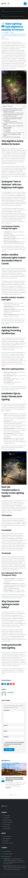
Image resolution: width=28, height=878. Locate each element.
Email (14, 684)
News (12, 32)
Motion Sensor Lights (17, 34)
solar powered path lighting (15, 352)
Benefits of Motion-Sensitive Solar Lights (14, 117)
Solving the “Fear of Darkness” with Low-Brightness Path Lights (12, 111)
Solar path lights (6, 826)
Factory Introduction (7, 836)
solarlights (6, 32)
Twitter (5, 684)
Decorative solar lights (7, 822)
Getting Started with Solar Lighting (11, 137)
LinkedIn (8, 684)
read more (8, 787)
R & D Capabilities (6, 838)
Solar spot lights (6, 818)
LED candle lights (6, 828)
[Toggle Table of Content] (23, 107)
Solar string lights (6, 824)
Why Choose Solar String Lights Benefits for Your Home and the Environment (14, 779)
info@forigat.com (7, 856)
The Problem (8, 128)
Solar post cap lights (7, 820)
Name (6, 725)
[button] (8, 795)
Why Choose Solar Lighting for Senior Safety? (12, 135)
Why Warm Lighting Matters (11, 121)
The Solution (8, 130)
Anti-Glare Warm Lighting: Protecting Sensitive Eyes (12, 119)
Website (6, 736)
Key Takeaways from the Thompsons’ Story (14, 132)
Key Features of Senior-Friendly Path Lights (14, 113)
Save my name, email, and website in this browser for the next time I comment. (14, 744)
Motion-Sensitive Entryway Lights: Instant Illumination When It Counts (13, 115)
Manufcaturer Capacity (8, 843)
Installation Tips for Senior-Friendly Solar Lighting (13, 123)
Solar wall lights (6, 815)
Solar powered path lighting (14, 35)
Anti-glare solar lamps (8, 34)
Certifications (6, 840)
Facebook (2, 684)
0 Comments (6, 39)
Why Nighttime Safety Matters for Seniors (13, 108)
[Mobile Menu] (25, 3)
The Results (7, 131)
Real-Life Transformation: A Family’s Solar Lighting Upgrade (13, 126)
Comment (7, 710)
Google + (11, 684)
